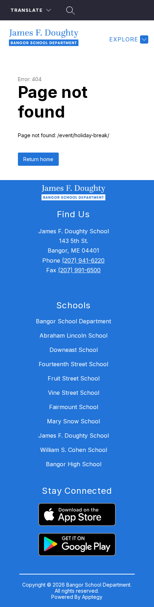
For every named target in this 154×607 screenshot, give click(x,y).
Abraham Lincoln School (73, 335)
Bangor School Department (73, 321)
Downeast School (73, 349)
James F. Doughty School (73, 435)
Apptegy (92, 597)
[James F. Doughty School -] (47, 39)
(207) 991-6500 (79, 270)
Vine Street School (73, 392)
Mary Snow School (73, 421)
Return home (38, 159)
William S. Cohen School (73, 449)
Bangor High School (73, 464)
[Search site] (69, 10)
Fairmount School (73, 407)
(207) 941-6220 (83, 260)
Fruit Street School (74, 378)
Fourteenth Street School (73, 364)
